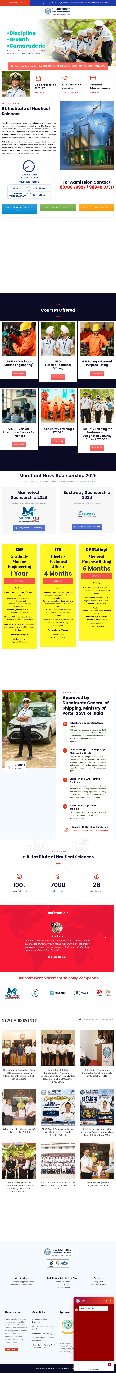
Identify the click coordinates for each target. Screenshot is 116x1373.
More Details (19, 373)
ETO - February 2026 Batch (58, 207)
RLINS (83, 1301)
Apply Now (39, 92)
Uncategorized (106, 1019)
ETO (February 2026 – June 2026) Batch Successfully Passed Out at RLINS (57, 1159)
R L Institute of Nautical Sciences (57, 1368)
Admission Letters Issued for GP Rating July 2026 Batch (19, 1106)
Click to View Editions (71, 92)
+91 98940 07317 (63, 1284)
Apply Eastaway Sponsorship (88, 526)
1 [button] (105, 937)
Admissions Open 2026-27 (17, 3)
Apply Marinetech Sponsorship (30, 528)
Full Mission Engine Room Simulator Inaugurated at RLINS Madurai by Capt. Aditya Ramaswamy (19, 1159)
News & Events (90, 1019)
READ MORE (11, 1350)
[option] (57, 941)
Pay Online (94, 92)
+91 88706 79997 (63, 1281)
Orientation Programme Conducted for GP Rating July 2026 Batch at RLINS (97, 1046)
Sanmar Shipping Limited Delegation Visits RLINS (97, 1159)
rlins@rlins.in (98, 1281)
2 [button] (105, 940)
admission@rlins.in (98, 1284)
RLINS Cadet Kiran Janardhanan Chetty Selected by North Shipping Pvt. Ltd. (58, 1105)
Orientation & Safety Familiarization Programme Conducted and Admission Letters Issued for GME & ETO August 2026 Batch (58, 1046)
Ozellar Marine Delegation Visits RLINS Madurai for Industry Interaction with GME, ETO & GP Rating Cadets (19, 1047)
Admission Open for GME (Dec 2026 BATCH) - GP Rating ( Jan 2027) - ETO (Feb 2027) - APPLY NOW (60, 66)
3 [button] (105, 943)
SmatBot (96, 1369)
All (80, 1019)
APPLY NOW (19, 581)
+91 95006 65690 (63, 1287)
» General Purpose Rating (42, 1333)
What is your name (87, 1308)
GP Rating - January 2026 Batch (96, 207)
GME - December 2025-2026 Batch (19, 209)
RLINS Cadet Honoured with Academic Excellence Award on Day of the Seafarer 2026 (97, 1105)
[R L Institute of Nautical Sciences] (57, 11)
